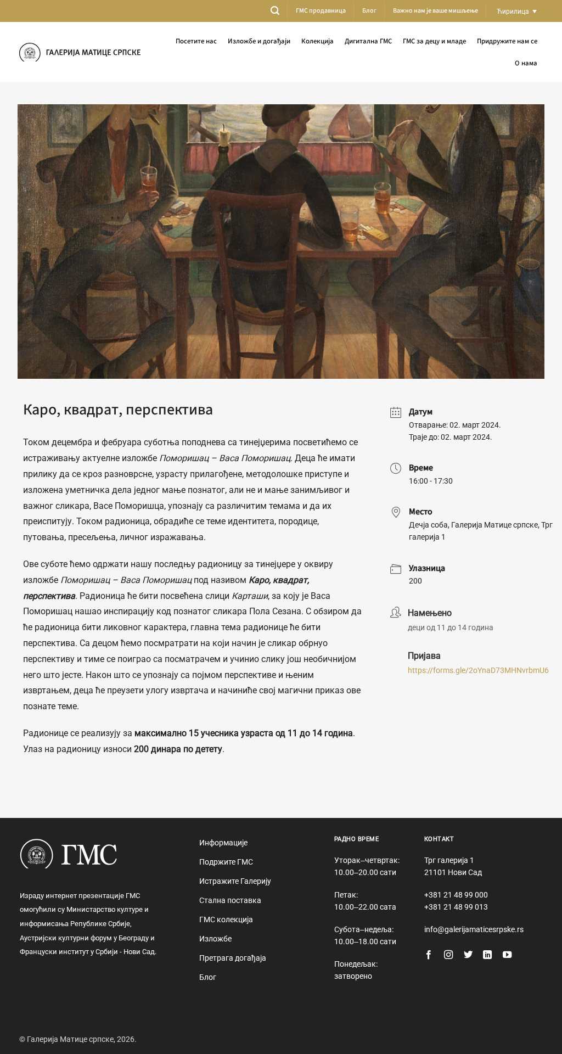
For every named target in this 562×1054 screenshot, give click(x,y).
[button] (275, 11)
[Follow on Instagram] (448, 955)
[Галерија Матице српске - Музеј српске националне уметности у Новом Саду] (79, 52)
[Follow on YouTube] (507, 955)
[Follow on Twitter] (468, 955)
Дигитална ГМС (368, 41)
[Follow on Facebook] (428, 955)
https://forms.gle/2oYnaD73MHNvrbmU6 (478, 670)
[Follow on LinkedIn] (487, 955)
